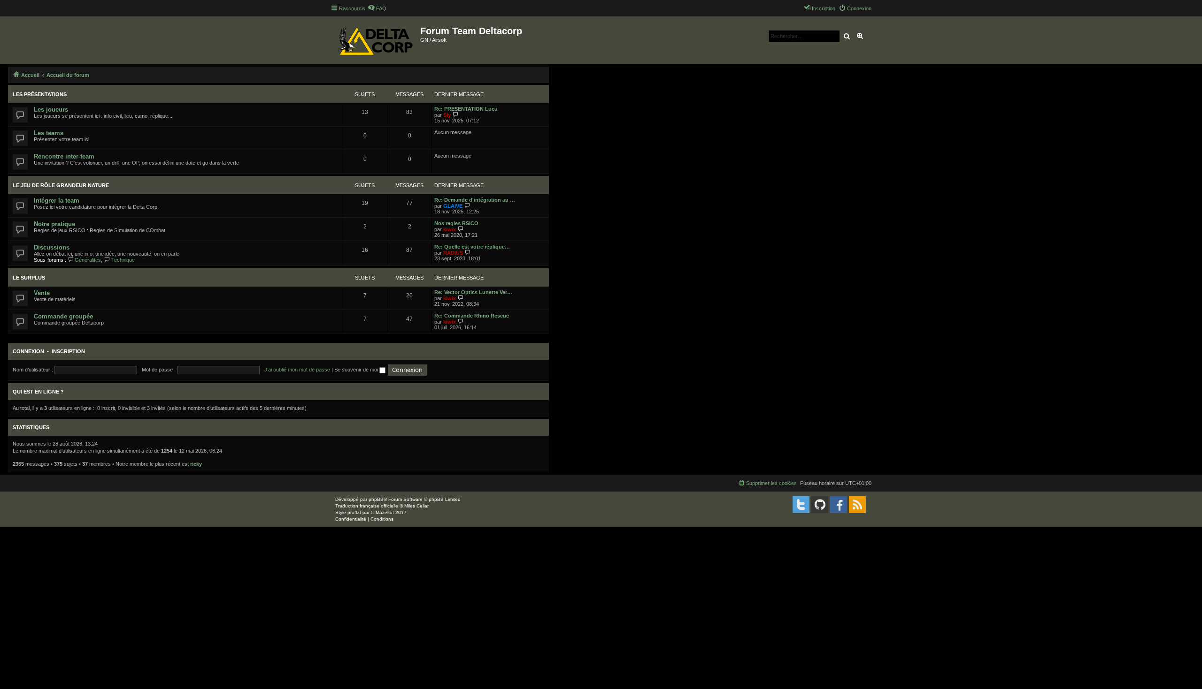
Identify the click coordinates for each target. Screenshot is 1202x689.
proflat (354, 512)
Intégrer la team (56, 200)
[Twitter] (801, 504)
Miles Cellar (416, 505)
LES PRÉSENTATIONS (40, 94)
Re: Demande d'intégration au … (474, 200)
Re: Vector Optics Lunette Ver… (473, 292)
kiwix (449, 229)
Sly (447, 115)
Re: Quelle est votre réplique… (472, 247)
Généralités (88, 260)
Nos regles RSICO (456, 223)
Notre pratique (54, 223)
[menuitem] (377, 8)
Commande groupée (63, 316)
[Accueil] (375, 40)
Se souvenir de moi (356, 369)
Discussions (51, 247)
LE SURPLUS (29, 277)
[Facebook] (838, 504)
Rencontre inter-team (64, 156)
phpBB (376, 499)
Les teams (48, 132)
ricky (196, 464)
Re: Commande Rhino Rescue (471, 315)
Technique (122, 260)
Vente (42, 292)
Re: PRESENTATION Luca (465, 109)
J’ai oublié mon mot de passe (297, 369)
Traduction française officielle (366, 505)
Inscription (68, 351)
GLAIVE (452, 206)
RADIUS (453, 253)
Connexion (28, 351)
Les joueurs (51, 109)
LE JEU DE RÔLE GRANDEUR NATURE (61, 185)
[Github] (819, 504)
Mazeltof (385, 512)
